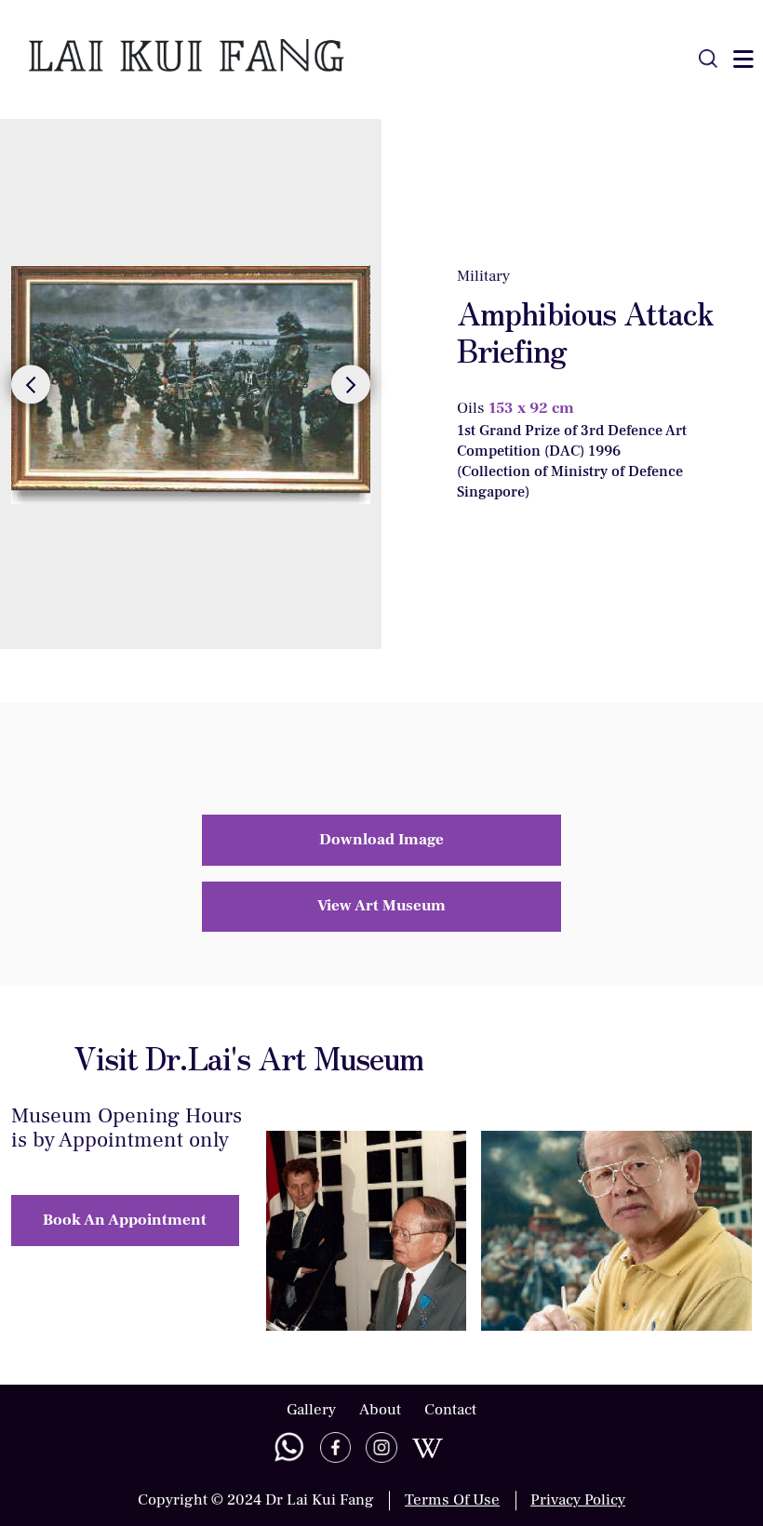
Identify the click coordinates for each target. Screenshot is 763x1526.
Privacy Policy (577, 1500)
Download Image (381, 839)
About (380, 1410)
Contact (450, 1410)
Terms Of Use (452, 1500)
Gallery (311, 1410)
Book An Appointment (125, 1220)
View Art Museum (381, 906)
